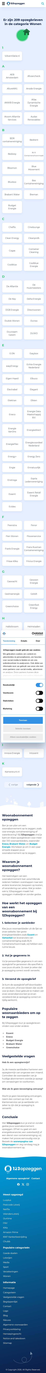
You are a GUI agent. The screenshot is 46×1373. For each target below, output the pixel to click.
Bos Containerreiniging (34, 182)
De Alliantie (12, 286)
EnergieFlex (12, 444)
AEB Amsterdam (12, 76)
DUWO (34, 333)
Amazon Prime (10, 1232)
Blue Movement (34, 168)
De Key (12, 299)
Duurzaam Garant (12, 333)
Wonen (7, 1276)
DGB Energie (12, 310)
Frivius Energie (34, 561)
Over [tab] (38, 641)
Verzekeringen (10, 1271)
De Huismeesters (34, 286)
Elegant (34, 389)
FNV (5, 1223)
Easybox (34, 353)
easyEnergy (12, 366)
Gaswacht (12, 581)
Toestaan (23, 720)
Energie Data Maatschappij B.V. (34, 414)
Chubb (6, 1241)
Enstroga (12, 480)
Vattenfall (7, 938)
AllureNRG (12, 88)
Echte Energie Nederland (34, 366)
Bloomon (12, 168)
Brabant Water (12, 194)
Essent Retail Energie (34, 494)
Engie (12, 467)
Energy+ (12, 456)
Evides (12, 506)
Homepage (9, 1288)
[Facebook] (18, 1184)
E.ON (12, 353)
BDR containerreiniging (12, 140)
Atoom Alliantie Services (12, 118)
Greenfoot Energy (34, 606)
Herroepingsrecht (12, 1334)
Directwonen (34, 310)
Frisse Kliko (12, 561)
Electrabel (12, 389)
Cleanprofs (33, 238)
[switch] (39, 693)
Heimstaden (33, 626)
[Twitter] (23, 1184)
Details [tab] (24, 641)
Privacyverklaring (12, 1329)
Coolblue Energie (33, 264)
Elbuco (33, 378)
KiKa (5, 1228)
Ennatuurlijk (34, 467)
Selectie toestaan (23, 728)
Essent (12, 494)
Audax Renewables (34, 118)
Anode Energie (34, 88)
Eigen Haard (12, 378)
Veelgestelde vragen (13, 1297)
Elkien (34, 400)
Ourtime (7, 1218)
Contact (35, 1178)
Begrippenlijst (10, 1302)
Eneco (12, 414)
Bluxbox (12, 182)
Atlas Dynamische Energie (33, 102)
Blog (5, 1315)
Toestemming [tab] (9, 641)
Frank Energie (12, 549)
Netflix (6, 1209)
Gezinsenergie (12, 594)
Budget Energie (12, 207)
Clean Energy (12, 238)
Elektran (12, 400)
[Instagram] (27, 1184)
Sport (6, 1267)
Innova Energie (12, 753)
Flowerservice (34, 536)
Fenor (34, 525)
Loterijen (7, 1258)
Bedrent (34, 140)
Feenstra (12, 525)
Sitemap (7, 1343)
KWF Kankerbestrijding (15, 1237)
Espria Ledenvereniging (34, 480)
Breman (34, 194)
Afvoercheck (33, 76)
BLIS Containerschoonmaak (33, 154)
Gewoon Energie (34, 581)
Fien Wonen (12, 536)
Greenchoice (12, 606)
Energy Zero (34, 456)
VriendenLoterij (11, 1214)
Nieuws (7, 1320)
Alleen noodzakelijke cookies (23, 737)
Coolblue (12, 264)
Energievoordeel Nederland (33, 444)
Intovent (33, 753)
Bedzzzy (12, 154)
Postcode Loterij (11, 1205)
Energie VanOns (12, 430)
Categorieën (9, 1292)
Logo (5, 1311)
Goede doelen (10, 1253)
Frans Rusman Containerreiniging (34, 548)
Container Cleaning (34, 250)
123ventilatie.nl (12, 56)
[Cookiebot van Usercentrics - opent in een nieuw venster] (32, 633)
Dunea (33, 321)
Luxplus (7, 1200)
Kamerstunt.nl (12, 772)
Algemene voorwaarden (15, 1324)
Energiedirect (34, 430)
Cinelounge (34, 227)
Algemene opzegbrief (17, 1178)
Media (6, 1262)
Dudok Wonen (12, 321)
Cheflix (12, 227)
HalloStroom (12, 626)
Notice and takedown (14, 1338)
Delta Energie (34, 299)
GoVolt (34, 594)
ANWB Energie (12, 102)
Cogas (12, 250)
